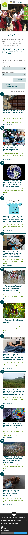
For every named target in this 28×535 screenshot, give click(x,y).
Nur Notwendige (7, 532)
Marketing (6, 530)
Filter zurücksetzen (11, 85)
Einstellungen (7, 527)
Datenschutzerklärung (6, 524)
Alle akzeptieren (20, 532)
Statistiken (6, 528)
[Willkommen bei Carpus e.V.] (4, 5)
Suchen (19, 80)
